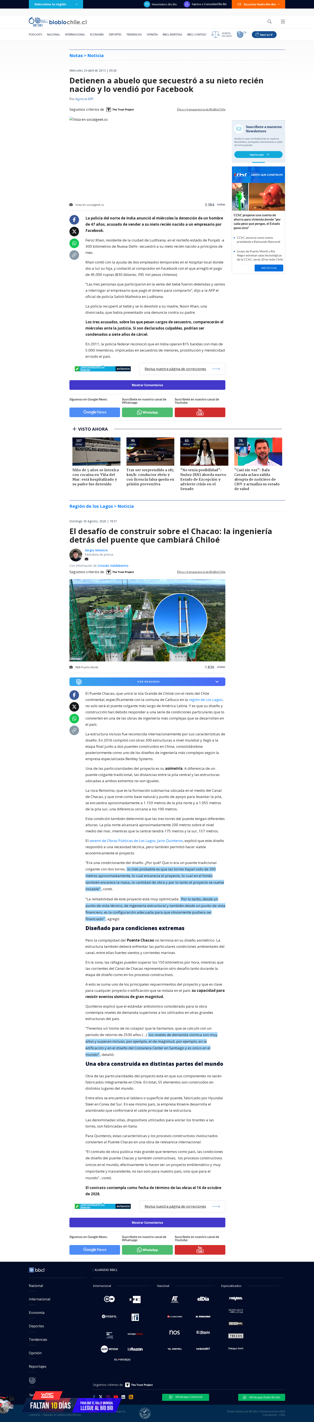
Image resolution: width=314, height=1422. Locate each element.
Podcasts (35, 34)
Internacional (75, 34)
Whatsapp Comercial (188, 1397)
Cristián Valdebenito (113, 566)
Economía (97, 34)
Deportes (115, 34)
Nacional (53, 34)
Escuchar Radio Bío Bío (260, 4)
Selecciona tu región (50, 4)
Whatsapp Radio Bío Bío (264, 1397)
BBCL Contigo (196, 34)
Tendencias (134, 34)
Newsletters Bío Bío (164, 4)
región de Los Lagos (205, 699)
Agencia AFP (84, 99)
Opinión (152, 34)
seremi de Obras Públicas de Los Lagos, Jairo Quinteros (136, 840)
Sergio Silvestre (96, 550)
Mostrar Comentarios (147, 385)
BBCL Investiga (172, 34)
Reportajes (37, 1366)
